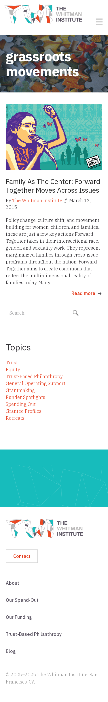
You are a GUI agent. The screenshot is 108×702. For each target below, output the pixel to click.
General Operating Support (35, 383)
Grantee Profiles (23, 411)
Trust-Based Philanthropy (34, 376)
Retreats (15, 418)
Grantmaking (20, 390)
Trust (12, 362)
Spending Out (21, 404)
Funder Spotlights (25, 397)
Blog (11, 651)
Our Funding (19, 617)
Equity (13, 369)
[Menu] (99, 21)
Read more (83, 293)
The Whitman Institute (37, 200)
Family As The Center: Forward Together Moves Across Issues (53, 186)
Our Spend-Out (22, 600)
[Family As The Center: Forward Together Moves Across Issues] (54, 136)
